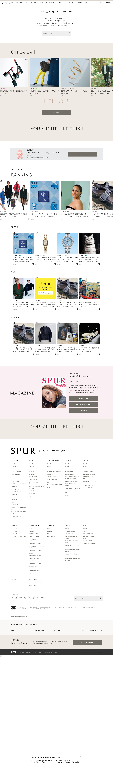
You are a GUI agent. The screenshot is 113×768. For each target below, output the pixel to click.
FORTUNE (87, 3)
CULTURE (51, 3)
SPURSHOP (57, 652)
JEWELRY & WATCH (32, 3)
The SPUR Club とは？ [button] (82, 154)
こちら (47, 608)
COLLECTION (69, 3)
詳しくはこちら (75, 762)
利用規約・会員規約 (49, 652)
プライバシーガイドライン (37, 652)
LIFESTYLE (43, 3)
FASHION (14, 3)
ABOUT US (22, 652)
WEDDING (79, 3)
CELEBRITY (59, 3)
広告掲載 (28, 652)
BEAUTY (21, 3)
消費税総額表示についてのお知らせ (19, 616)
